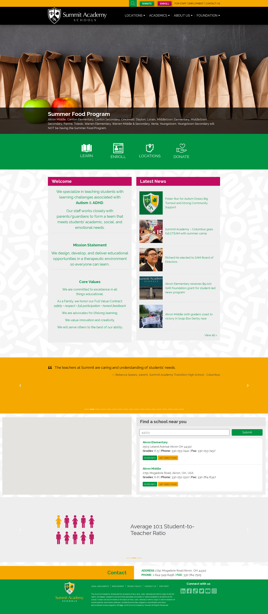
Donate (147, 3)
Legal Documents (100, 586)
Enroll (164, 3)
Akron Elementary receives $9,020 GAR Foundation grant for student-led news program (190, 288)
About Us (182, 15)
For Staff (180, 3)
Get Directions (168, 458)
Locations (134, 15)
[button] (133, 3)
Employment (195, 3)
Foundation (207, 15)
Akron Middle (152, 468)
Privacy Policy (134, 586)
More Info (150, 458)
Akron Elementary (155, 442)
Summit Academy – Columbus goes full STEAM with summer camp (189, 231)
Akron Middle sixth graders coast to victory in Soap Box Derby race (189, 316)
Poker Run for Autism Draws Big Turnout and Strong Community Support (186, 203)
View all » (211, 335)
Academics (158, 15)
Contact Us (212, 3)
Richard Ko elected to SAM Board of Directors (189, 260)
